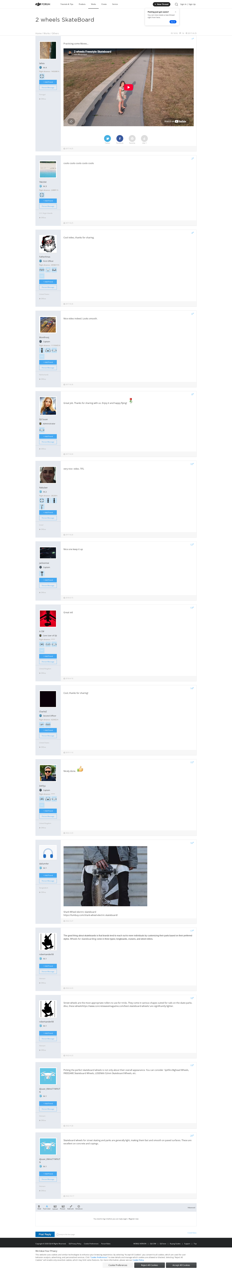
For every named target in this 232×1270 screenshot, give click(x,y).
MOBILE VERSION (139, 1244)
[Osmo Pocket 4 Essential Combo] (41, 350)
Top (195, 1244)
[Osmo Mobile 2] (41, 506)
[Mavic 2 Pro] (41, 269)
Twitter (107, 143)
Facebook (119, 143)
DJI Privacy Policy (75, 1244)
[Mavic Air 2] (48, 644)
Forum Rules (105, 1244)
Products (82, 4)
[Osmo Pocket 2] (48, 500)
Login (125, 1219)
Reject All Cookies (149, 1265)
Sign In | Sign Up (188, 4)
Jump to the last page (67, 1234)
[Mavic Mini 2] (54, 350)
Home (38, 33)
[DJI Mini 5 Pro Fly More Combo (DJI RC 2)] (41, 644)
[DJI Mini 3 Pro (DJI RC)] (48, 350)
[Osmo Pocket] (54, 500)
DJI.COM (153, 1244)
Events (104, 4)
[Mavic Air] (54, 269)
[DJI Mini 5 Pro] (41, 799)
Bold (39, 1209)
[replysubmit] (45, 1234)
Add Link (70, 1209)
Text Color (47, 1209)
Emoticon (79, 1209)
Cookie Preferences (91, 1244)
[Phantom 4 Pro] (48, 269)
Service (115, 4)
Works (93, 4)
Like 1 (144, 143)
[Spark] (41, 76)
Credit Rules (192, 1233)
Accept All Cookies (181, 1265)
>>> (41, 276)
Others (55, 33)
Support (187, 1244)
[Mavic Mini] (41, 724)
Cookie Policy (138, 1260)
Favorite (132, 143)
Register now (133, 1219)
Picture (62, 1209)
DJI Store (163, 1244)
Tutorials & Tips (66, 4)
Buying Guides (175, 1244)
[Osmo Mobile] (41, 573)
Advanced (191, 1207)
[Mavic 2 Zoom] (48, 724)
